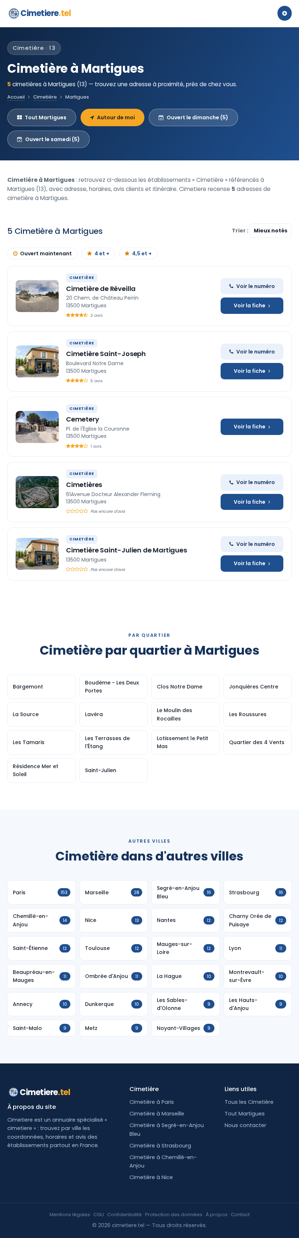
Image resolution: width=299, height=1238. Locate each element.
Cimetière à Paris (151, 1102)
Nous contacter (245, 1125)
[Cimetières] (37, 492)
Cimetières (84, 484)
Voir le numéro (255, 286)
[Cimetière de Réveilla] (37, 296)
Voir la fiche (249, 305)
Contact (240, 1214)
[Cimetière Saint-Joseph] (37, 362)
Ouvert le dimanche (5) (197, 117)
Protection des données (173, 1214)
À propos (217, 1214)
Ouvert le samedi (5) (52, 139)
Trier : (240, 230)
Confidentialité (124, 1214)
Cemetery (82, 419)
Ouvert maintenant (46, 253)
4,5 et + (142, 253)
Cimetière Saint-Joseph (106, 353)
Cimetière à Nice (151, 1177)
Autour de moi (116, 117)
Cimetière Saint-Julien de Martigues (126, 550)
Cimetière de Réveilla (101, 288)
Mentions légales (70, 1214)
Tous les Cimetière (249, 1102)
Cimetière (45, 96)
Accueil (16, 96)
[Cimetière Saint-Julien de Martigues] (37, 554)
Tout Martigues (45, 117)
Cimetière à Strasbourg (160, 1145)
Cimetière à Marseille (156, 1113)
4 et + (101, 253)
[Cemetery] (37, 427)
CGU (98, 1214)
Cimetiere (45, 13)
